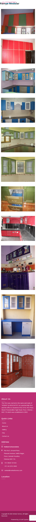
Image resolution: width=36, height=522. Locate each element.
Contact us (5, 436)
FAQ (3, 433)
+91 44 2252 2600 (10, 466)
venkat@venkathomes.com (13, 470)
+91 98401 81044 (10, 463)
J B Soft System (24, 519)
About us (5, 426)
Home (4, 423)
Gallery (4, 429)
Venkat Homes (17, 514)
